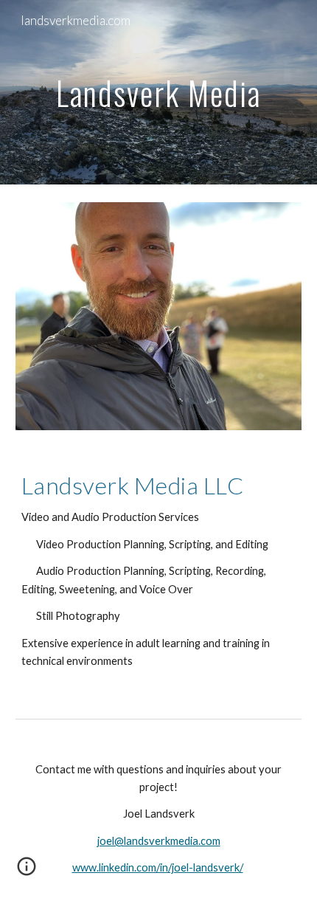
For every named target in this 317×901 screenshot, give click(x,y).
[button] (26, 871)
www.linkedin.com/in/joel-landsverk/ (157, 867)
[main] (158, 91)
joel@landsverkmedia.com (158, 841)
